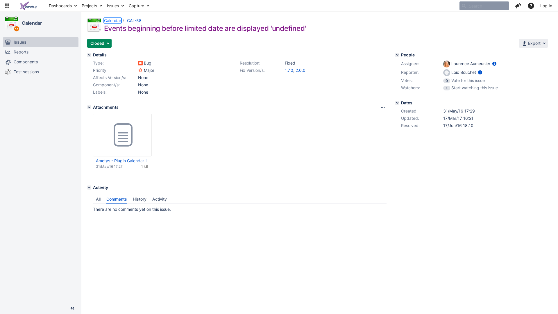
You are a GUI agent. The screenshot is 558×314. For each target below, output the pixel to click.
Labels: (100, 92)
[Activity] (89, 187)
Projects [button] (89, 5)
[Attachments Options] (383, 107)
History (139, 199)
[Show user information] (494, 63)
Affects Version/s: (109, 77)
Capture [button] (136, 5)
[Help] (531, 6)
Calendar (32, 23)
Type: (98, 62)
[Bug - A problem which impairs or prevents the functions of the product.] (140, 63)
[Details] (89, 55)
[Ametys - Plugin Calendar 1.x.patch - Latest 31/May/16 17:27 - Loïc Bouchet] (122, 135)
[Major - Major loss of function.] (140, 70)
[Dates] (397, 103)
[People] (397, 55)
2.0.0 (300, 70)
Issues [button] (113, 5)
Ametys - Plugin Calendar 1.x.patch (122, 160)
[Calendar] (11, 23)
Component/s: (106, 84)
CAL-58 (134, 20)
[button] (7, 6)
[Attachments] (89, 107)
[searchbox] (484, 5)
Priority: (100, 70)
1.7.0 (289, 70)
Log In (546, 5)
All (98, 199)
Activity (159, 199)
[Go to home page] (28, 6)
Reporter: (410, 72)
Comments (116, 199)
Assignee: (410, 63)
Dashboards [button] (60, 5)
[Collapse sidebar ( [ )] (72, 308)
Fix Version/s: (252, 70)
